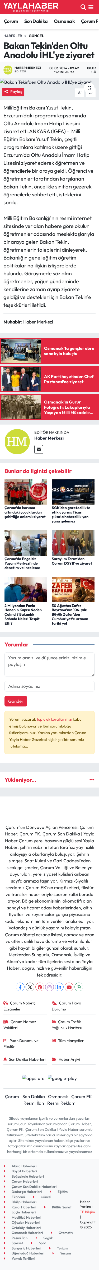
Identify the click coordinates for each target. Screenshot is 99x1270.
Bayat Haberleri (24, 1171)
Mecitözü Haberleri (26, 1217)
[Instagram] (49, 987)
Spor (42, 1243)
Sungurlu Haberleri (26, 1248)
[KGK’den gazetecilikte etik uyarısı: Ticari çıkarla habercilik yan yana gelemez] (73, 491)
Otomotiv (65, 1233)
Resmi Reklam (61, 1103)
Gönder (15, 701)
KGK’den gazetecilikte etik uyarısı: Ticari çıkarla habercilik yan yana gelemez (71, 514)
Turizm (62, 1248)
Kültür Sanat (61, 1207)
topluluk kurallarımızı (55, 719)
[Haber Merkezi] (17, 441)
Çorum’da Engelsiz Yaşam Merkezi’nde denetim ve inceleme (22, 563)
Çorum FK (81, 1096)
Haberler (12, 35)
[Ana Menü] (90, 7)
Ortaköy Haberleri (26, 1228)
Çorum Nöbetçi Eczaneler (19, 1005)
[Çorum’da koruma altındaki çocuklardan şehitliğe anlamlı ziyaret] (25, 491)
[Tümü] (92, 780)
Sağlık (48, 1238)
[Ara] (83, 7)
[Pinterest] (39, 987)
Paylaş (16, 91)
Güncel (36, 35)
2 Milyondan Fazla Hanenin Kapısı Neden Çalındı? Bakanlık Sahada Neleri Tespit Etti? (23, 614)
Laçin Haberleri (23, 1212)
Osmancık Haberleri (27, 1233)
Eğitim (62, 1191)
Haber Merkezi (49, 438)
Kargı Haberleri (23, 1207)
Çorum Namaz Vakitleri (19, 1024)
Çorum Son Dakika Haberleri (33, 1186)
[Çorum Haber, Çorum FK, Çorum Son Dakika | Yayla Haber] (30, 7)
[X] (30, 987)
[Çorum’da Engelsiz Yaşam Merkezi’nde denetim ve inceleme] (25, 542)
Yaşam (65, 1253)
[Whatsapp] (78, 987)
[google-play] (62, 1079)
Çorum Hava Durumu (66, 1005)
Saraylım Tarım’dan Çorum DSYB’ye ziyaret (72, 561)
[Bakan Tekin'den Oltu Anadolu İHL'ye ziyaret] (49, 82)
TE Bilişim (87, 1212)
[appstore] (33, 1079)
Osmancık (64, 21)
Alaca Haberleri (23, 1166)
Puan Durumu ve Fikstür (21, 1043)
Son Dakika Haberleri (27, 1059)
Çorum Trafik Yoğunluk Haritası (67, 1024)
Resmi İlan (33, 1103)
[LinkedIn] (59, 987)
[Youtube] (69, 987)
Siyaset (17, 1243)
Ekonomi (18, 1197)
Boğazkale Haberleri (27, 1176)
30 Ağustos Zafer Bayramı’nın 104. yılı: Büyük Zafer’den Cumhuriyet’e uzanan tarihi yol (70, 614)
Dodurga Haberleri (26, 1191)
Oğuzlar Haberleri (25, 1222)
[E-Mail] (38, 449)
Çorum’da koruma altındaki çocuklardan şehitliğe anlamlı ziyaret (25, 512)
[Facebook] (20, 987)
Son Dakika (36, 21)
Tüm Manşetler (71, 1040)
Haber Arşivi (69, 1059)
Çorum (11, 21)
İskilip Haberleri (23, 1202)
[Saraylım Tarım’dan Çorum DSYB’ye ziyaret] (73, 542)
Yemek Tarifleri (23, 1258)
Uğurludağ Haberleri (27, 1253)
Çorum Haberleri (24, 1181)
